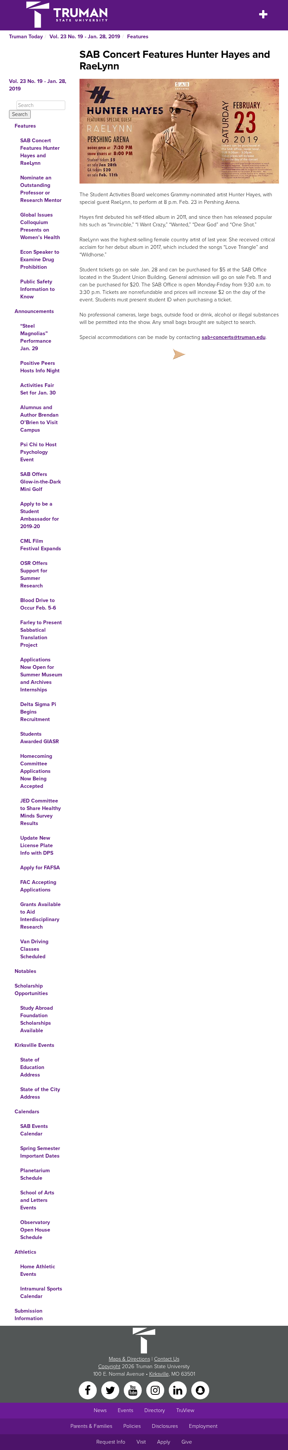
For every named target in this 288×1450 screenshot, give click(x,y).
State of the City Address (40, 1093)
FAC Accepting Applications (38, 886)
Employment (203, 1426)
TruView (185, 1410)
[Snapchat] (200, 1390)
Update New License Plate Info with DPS (36, 845)
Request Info (110, 1442)
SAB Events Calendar (34, 1130)
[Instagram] (156, 1390)
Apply (163, 1442)
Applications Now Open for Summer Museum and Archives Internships (41, 674)
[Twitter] (111, 1390)
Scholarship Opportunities (31, 990)
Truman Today (26, 36)
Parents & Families (91, 1426)
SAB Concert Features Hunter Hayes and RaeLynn (40, 151)
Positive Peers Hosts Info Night (40, 367)
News (100, 1410)
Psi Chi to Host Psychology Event (38, 452)
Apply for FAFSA (40, 867)
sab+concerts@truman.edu (234, 337)
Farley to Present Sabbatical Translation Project (41, 633)
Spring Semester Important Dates (40, 1152)
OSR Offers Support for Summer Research (34, 574)
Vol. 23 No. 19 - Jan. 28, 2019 (85, 36)
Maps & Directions (129, 1359)
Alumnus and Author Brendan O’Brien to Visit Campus (39, 418)
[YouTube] (133, 1390)
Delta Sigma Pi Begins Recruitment (38, 712)
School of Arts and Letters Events (37, 1200)
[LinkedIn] (178, 1390)
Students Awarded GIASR (39, 738)
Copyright (109, 1366)
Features (137, 36)
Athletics (25, 1252)
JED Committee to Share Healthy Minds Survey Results (40, 812)
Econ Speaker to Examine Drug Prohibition (39, 259)
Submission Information (29, 1315)
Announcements (34, 311)
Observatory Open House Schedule (35, 1230)
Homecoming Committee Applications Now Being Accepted (36, 771)
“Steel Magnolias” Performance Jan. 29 (35, 337)
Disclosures (165, 1426)
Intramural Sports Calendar (41, 1292)
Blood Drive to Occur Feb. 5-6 (38, 604)
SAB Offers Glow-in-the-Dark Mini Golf (40, 481)
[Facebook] (88, 1390)
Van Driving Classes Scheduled (34, 949)
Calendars (27, 1111)
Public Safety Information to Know (37, 289)
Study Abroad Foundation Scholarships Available (36, 1019)
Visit (141, 1442)
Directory (154, 1410)
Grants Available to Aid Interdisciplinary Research (40, 915)
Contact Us (166, 1359)
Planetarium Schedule (35, 1174)
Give (187, 1442)
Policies (132, 1426)
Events (125, 1410)
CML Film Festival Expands (40, 545)
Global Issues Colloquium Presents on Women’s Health (40, 226)
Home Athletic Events (37, 1270)
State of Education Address (32, 1067)
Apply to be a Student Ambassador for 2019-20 (39, 515)
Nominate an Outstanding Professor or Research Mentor (41, 189)
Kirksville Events (34, 1045)
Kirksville (159, 1374)
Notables (25, 971)
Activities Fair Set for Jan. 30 (38, 389)
